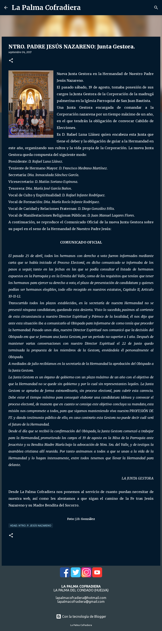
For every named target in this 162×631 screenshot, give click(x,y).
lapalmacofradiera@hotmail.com (81, 598)
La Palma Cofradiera (46, 7)
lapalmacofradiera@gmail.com (81, 601)
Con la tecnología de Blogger (83, 616)
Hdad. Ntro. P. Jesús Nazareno (30, 525)
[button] (11, 61)
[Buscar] (156, 8)
